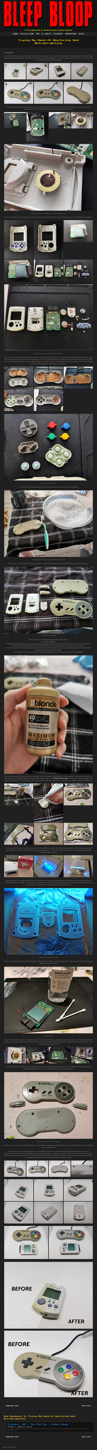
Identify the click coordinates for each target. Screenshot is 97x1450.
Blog (81, 34)
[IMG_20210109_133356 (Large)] (37, 126)
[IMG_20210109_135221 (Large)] (18, 400)
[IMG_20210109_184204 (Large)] (60, 1055)
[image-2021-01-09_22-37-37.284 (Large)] (15, 1169)
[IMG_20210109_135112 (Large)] (18, 378)
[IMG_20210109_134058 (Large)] (78, 271)
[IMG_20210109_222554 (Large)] (18, 1190)
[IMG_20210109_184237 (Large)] (15, 1055)
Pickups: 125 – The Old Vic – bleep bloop (38, 1424)
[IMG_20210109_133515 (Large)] (48, 239)
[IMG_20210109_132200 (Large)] (15, 71)
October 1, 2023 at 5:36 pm (20, 1426)
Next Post (86, 1405)
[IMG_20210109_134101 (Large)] (48, 271)
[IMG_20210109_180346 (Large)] (18, 834)
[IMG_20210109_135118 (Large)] (48, 378)
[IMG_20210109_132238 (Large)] (82, 71)
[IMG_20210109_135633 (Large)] (48, 400)
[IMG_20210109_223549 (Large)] (60, 1169)
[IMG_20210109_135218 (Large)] (78, 378)
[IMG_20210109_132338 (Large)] (78, 93)
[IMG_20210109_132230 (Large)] (60, 71)
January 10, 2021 (9, 52)
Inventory (71, 34)
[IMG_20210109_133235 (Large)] (60, 120)
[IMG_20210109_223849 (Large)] (71, 1242)
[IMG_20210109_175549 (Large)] (78, 834)
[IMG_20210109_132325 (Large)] (18, 93)
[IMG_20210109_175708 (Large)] (78, 794)
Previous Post (12, 1405)
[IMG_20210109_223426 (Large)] (18, 1213)
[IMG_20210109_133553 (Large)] (18, 271)
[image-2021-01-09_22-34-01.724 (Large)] (78, 1190)
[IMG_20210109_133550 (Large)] (78, 231)
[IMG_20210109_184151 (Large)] (37, 1055)
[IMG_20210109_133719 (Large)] (82, 120)
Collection (27, 34)
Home (15, 34)
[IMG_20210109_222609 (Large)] (48, 1190)
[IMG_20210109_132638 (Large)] (18, 866)
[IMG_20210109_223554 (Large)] (82, 1169)
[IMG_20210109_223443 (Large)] (78, 1213)
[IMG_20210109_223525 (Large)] (37, 1169)
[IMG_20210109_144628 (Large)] (48, 802)
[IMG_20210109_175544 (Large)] (48, 834)
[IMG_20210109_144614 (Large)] (18, 794)
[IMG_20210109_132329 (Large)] (48, 93)
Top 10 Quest (44, 34)
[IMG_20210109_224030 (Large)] (48, 866)
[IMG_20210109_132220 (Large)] (37, 71)
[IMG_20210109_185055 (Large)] (82, 1055)
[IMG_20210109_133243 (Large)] (15, 120)
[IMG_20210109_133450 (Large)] (18, 239)
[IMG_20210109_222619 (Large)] (48, 1213)
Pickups (58, 34)
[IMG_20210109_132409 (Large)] (26, 1242)
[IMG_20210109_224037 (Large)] (78, 866)
